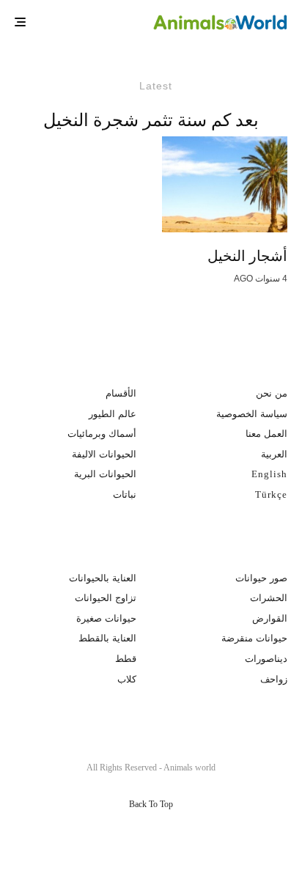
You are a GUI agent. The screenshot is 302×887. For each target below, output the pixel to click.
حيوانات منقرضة (254, 638)
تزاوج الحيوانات (105, 597)
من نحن (271, 393)
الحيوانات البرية (105, 473)
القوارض (269, 618)
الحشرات (268, 597)
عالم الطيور (112, 413)
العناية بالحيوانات (102, 578)
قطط (125, 658)
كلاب (126, 679)
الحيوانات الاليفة (104, 454)
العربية (274, 454)
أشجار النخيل (247, 256)
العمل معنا (266, 433)
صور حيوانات (261, 578)
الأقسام (121, 393)
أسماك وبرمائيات (101, 433)
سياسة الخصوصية (251, 413)
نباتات (124, 494)
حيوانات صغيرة (106, 618)
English (269, 473)
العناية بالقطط (107, 638)
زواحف (273, 679)
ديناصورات (266, 658)
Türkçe (271, 494)
